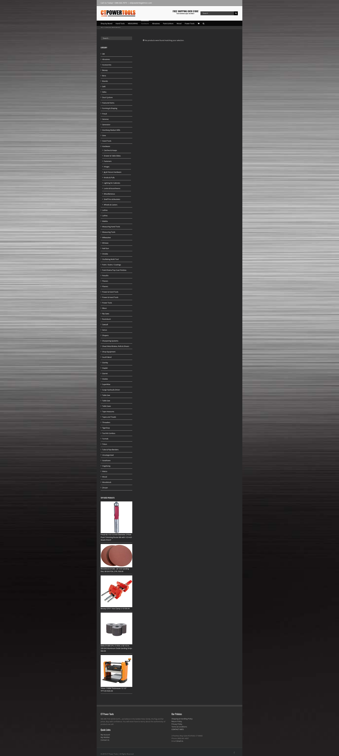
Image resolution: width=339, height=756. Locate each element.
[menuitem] (108, 23)
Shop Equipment (108, 351)
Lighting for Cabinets (112, 183)
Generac (105, 119)
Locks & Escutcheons (112, 188)
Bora (104, 75)
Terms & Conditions (179, 726)
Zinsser (105, 487)
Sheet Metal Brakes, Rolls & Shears (115, 346)
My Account (105, 734)
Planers (105, 281)
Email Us (180, 741)
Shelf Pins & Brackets (112, 199)
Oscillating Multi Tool (110, 259)
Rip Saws (105, 313)
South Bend (106, 357)
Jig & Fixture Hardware (112, 172)
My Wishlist (105, 737)
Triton (104, 444)
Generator (106, 124)
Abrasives (106, 59)
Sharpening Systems (110, 341)
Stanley (105, 362)
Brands (105, 81)
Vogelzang (106, 466)
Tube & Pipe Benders (110, 449)
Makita (105, 221)
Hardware (106, 146)
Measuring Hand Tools (111, 226)
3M (103, 54)
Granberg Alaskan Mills (111, 130)
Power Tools (107, 303)
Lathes (105, 210)
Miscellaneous (109, 194)
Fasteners (107, 161)
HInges (106, 166)
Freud (104, 113)
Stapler (105, 368)
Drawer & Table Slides (112, 156)
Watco (104, 471)
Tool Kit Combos (108, 433)
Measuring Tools (108, 232)
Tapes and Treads (109, 417)
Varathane (106, 460)
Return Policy (176, 721)
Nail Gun (105, 248)
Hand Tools (106, 141)
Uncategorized (108, 455)
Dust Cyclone (107, 97)
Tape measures (108, 411)
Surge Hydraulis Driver (111, 390)
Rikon (104, 308)
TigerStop (106, 428)
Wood (104, 477)
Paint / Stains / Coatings (111, 264)
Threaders (106, 422)
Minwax (105, 243)
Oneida (105, 254)
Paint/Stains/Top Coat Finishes (114, 270)
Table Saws (106, 406)
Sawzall (105, 324)
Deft (104, 86)
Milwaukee (106, 237)
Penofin (105, 275)
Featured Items (108, 103)
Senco (104, 330)
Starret (105, 373)
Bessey (105, 70)
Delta (104, 92)
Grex (104, 135)
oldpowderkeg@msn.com (141, 3)
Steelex (105, 379)
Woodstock (106, 482)
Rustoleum (106, 319)
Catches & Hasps (110, 150)
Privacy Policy (176, 724)
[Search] (203, 23)
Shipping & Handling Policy (182, 719)
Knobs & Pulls (109, 177)
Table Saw (106, 395)
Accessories (106, 65)
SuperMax (106, 384)
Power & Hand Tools (110, 292)
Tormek (105, 438)
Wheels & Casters (110, 204)
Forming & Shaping (109, 108)
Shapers (105, 335)
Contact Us (105, 740)
